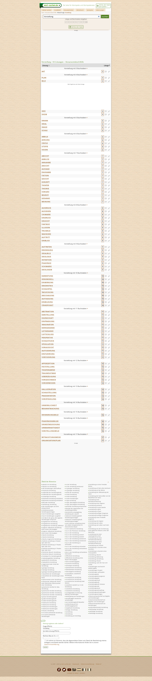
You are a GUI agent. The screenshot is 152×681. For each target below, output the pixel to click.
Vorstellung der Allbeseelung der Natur (98, 493)
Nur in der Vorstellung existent (75, 537)
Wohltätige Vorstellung (96, 613)
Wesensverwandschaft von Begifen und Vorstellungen (99, 597)
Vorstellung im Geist (95, 511)
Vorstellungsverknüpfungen (97, 592)
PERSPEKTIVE (47, 338)
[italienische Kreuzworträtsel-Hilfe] (88, 669)
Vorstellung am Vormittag (73, 616)
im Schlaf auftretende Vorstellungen (48, 615)
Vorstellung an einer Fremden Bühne (97, 485)
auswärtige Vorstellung (49, 496)
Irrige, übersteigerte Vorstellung (75, 504)
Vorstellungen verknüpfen (96, 572)
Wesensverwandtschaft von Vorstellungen (96, 604)
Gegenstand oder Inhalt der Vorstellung (50, 565)
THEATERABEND (48, 370)
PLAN (44, 78)
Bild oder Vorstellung (48, 502)
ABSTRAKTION (48, 311)
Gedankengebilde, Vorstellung (51, 558)
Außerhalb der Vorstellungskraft (51, 494)
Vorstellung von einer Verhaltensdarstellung (95, 538)
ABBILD (45, 137)
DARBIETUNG (47, 276)
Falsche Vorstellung (48, 537)
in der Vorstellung (71, 484)
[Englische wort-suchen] (73, 669)
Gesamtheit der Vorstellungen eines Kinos (53, 576)
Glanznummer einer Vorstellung (51, 579)
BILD (44, 81)
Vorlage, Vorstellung (71, 610)
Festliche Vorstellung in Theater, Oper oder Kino (51, 549)
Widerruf (98, 664)
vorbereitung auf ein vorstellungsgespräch (71, 605)
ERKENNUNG (47, 250)
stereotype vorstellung (72, 565)
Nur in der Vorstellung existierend (76, 541)
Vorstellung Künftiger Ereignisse (98, 515)
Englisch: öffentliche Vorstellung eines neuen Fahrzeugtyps (51, 532)
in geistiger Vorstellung (72, 488)
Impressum (75, 664)
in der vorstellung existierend (74, 486)
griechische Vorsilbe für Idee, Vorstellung (51, 588)
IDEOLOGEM (47, 270)
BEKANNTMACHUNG (50, 408)
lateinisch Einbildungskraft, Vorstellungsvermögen (73, 516)
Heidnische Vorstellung (49, 605)
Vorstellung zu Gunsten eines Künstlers (97, 548)
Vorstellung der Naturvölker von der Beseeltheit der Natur (99, 497)
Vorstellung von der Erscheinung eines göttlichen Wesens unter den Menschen (98, 530)
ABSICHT (45, 156)
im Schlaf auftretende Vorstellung (52, 612)
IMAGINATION (48, 324)
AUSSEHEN (46, 211)
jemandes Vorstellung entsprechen (76, 506)
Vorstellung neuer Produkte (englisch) (96, 518)
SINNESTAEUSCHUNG (51, 424)
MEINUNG (46, 202)
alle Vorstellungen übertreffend (51, 488)
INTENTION (47, 260)
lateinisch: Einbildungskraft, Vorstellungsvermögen (73, 520)
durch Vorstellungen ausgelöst (51, 514)
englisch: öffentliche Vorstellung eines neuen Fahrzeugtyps (51, 528)
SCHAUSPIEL (47, 289)
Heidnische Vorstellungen (50, 609)
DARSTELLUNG (48, 315)
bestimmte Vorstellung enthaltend (52, 498)
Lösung (45, 65)
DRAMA (45, 121)
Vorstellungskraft (94, 582)
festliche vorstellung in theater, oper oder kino (51, 542)
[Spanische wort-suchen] (78, 669)
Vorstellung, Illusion (95, 561)
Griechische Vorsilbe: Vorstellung (52, 595)
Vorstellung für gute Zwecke (97, 507)
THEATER (45, 185)
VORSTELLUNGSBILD (50, 431)
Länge (106, 65)
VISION (45, 150)
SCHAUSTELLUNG (49, 392)
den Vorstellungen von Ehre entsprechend (50, 507)
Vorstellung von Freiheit (96, 545)
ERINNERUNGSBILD (50, 415)
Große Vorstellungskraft (49, 600)
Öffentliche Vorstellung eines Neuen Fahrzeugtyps (74, 559)
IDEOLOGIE (46, 257)
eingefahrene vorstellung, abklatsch (53, 525)
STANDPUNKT (47, 305)
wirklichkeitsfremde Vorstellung (98, 607)
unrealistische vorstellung (73, 577)
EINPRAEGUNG (48, 321)
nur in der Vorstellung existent (75, 535)
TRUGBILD (46, 231)
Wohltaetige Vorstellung (96, 609)
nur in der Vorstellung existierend (76, 539)
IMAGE (44, 127)
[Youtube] (68, 669)
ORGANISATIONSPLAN (51, 440)
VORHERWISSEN (48, 383)
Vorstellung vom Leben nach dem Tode (98, 526)
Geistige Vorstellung (48, 570)
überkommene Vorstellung (73, 567)
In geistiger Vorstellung (72, 490)
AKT (43, 71)
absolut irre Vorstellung (49, 484)
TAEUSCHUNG (47, 292)
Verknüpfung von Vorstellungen (75, 596)
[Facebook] (58, 669)
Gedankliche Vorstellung (49, 562)
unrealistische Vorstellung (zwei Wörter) (75, 582)
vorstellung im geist (95, 509)
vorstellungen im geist (95, 570)
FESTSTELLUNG (48, 367)
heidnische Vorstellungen (49, 606)
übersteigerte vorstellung (73, 571)
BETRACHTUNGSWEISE (51, 437)
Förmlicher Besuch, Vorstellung (51, 554)
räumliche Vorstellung (72, 563)
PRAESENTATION (49, 396)
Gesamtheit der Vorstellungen (51, 574)
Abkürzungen (100, 10)
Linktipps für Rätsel (72, 673)
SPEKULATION (48, 344)
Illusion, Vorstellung (48, 610)
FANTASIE (46, 224)
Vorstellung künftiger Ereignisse (98, 513)
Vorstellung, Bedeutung (96, 557)
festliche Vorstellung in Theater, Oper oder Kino (51, 545)
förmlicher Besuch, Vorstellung (51, 552)
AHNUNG (46, 140)
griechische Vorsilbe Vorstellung (51, 591)
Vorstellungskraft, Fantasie (97, 584)
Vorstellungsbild (94, 574)
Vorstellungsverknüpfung (96, 590)
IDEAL (44, 124)
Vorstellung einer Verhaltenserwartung (94, 500)
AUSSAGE (46, 169)
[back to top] (87, 68)
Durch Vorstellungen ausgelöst (51, 516)
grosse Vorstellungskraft (49, 597)
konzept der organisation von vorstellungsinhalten (74, 509)
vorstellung (69, 612)
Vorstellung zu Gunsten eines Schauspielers (97, 552)
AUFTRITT (46, 237)
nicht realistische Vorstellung (74, 529)
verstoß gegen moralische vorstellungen (73, 599)
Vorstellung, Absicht (95, 555)
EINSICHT (46, 221)
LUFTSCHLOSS (48, 334)
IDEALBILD (46, 253)
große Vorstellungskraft (49, 599)
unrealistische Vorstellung (73, 579)
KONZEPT (46, 182)
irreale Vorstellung (71, 494)
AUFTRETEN (47, 247)
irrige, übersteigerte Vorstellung (75, 502)
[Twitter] (63, 669)
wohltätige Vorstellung (95, 611)
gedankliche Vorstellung (49, 560)
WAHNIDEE (46, 234)
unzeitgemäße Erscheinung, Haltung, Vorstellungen (73, 593)
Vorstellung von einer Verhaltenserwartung (95, 542)
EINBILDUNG (47, 302)
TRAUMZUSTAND (49, 373)
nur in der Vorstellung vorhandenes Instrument (76, 549)
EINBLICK (46, 240)
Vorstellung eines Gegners (97, 503)
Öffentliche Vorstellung (72, 556)
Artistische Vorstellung (49, 490)
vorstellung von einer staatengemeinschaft (95, 535)
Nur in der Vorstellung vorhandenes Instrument (76, 553)
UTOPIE (45, 146)
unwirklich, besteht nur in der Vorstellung (74, 586)
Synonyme (90, 10)
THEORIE (45, 188)
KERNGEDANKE (48, 328)
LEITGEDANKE (47, 331)
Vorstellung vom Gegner (96, 521)
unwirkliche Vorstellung (73, 589)
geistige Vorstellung (48, 568)
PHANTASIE (46, 263)
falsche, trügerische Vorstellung (51, 539)
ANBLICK (45, 159)
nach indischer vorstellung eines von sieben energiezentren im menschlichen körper (75, 525)
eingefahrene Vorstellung (49, 521)
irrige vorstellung (71, 500)
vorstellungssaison (94, 588)
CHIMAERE (46, 214)
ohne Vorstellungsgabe (72, 561)
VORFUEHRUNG (48, 357)
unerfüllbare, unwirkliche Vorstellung (73, 574)
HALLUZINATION (49, 389)
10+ (86, 22)
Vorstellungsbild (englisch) (97, 576)
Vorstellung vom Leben (96, 523)
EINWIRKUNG (47, 282)
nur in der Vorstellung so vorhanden (72, 543)
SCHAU (45, 130)
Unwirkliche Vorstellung (73, 591)
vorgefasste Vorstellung (73, 608)
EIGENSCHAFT (47, 318)
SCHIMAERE (47, 266)
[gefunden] (105, 71)
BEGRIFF (45, 195)
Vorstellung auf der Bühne (97, 490)
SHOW (44, 114)
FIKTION (45, 175)
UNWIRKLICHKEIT (49, 405)
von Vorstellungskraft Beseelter (75, 602)
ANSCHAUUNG (48, 295)
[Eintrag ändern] (108, 71)
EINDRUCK (46, 218)
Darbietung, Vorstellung (49, 504)
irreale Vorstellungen (72, 498)
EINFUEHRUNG (48, 354)
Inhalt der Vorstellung (72, 492)
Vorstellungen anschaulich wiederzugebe (96, 567)
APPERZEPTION (48, 363)
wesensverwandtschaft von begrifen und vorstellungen (96, 600)
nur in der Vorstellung (72, 533)
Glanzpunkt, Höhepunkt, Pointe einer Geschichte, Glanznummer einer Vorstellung (51, 583)
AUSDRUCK (46, 208)
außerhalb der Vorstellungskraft (51, 492)
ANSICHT (45, 166)
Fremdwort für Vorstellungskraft (51, 556)
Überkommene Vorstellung (74, 569)
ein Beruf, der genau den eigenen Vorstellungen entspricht (52, 518)
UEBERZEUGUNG (49, 376)
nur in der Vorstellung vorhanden (76, 546)
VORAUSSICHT (48, 347)
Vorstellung (69, 614)
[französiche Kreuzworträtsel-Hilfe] (83, 669)
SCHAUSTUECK (48, 341)
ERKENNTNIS (47, 286)
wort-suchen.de (66, 664)
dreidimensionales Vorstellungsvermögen (48, 511)
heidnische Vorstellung (49, 603)
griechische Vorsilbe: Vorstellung (52, 593)
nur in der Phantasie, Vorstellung (75, 531)
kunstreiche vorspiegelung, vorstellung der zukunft (73, 513)
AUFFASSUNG (47, 299)
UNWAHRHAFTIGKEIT (51, 428)
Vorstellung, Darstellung (96, 559)
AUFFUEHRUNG (48, 351)
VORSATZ (45, 192)
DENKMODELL (48, 279)
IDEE (44, 111)
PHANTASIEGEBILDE (50, 421)
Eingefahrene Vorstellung (49, 523)
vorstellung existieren (95, 505)
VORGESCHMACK (49, 380)
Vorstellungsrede (94, 586)
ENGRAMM (46, 172)
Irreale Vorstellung (71, 496)
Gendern (82, 673)
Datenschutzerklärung (51, 644)
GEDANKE (46, 198)
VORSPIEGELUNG (49, 399)
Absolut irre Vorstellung (49, 486)
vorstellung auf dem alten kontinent (99, 488)
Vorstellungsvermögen (95, 594)
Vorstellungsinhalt (94, 580)
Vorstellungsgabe (94, 578)
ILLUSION (46, 227)
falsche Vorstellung (48, 535)
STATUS (45, 143)
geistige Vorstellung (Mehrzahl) (51, 572)
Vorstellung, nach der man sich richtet (97, 563)
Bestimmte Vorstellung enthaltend (52, 500)
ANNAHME (46, 162)
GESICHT (45, 179)
